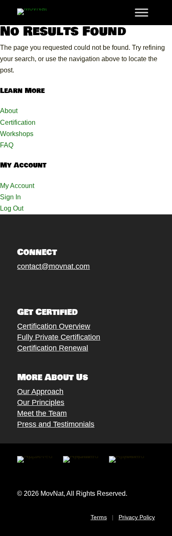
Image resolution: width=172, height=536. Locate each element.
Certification (17, 122)
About (9, 110)
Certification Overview (53, 326)
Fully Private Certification (58, 337)
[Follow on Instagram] (46, 285)
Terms (99, 517)
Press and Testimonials (55, 424)
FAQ (6, 145)
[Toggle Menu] (141, 12)
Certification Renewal (52, 348)
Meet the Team (42, 413)
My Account (17, 185)
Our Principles (40, 402)
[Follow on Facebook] (13, 285)
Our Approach (40, 391)
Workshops (16, 133)
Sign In (10, 197)
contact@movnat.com (53, 266)
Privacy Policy (137, 517)
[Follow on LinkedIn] (80, 285)
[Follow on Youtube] (63, 285)
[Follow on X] (30, 285)
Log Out (11, 208)
